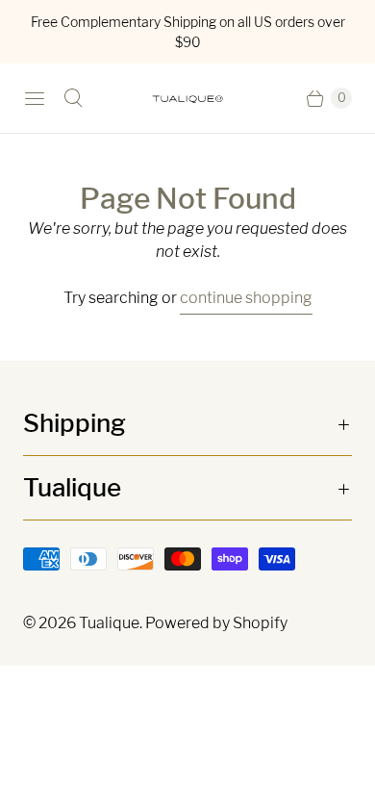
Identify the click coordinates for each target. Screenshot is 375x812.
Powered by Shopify (216, 623)
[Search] (73, 98)
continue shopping (246, 298)
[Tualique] (187, 98)
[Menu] (34, 98)
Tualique (109, 623)
